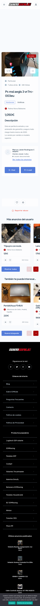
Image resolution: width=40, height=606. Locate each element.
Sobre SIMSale (12, 392)
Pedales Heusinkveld (14, 495)
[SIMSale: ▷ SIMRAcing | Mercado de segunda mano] (20, 4)
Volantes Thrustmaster (15, 472)
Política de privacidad (25, 603)
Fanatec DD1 (11, 518)
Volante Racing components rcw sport (20, 547)
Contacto (10, 407)
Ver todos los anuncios (21, 159)
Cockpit (9, 464)
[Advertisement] (20, 29)
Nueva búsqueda (12, 333)
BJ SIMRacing (12, 503)
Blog (8, 384)
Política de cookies (13, 415)
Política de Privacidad (15, 423)
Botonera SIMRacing (14, 487)
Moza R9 (9, 526)
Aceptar (12, 603)
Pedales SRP (11, 456)
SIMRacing (10, 448)
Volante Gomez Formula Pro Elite (20, 562)
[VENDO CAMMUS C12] (20, 572)
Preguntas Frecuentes (15, 399)
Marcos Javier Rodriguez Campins (23, 150)
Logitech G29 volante (14, 441)
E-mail (29, 170)
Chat (13, 170)
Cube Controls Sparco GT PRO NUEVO (20, 590)
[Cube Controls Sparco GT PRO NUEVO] (20, 586)
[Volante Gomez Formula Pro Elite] (20, 558)
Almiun (8, 510)
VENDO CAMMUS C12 (20, 576)
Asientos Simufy (12, 479)
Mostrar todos (11, 269)
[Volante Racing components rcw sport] (20, 543)
